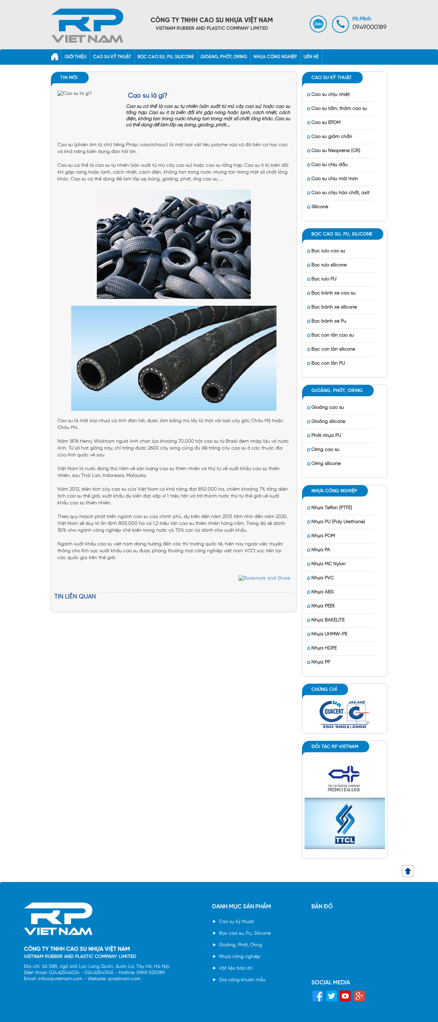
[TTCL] (345, 822)
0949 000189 (151, 972)
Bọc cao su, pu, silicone (166, 57)
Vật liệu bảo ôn (236, 968)
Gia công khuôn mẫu (242, 980)
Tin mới (69, 77)
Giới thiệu (76, 57)
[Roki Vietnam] (345, 777)
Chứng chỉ (324, 689)
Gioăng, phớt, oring (224, 57)
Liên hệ (311, 57)
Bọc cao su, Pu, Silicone (245, 933)
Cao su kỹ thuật (112, 57)
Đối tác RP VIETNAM (334, 746)
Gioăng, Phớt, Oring (240, 945)
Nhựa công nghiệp (275, 57)
